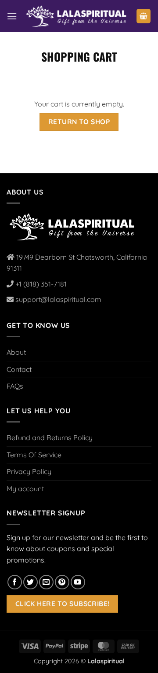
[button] (12, 16)
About (16, 352)
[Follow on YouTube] (78, 582)
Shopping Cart (79, 56)
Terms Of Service (34, 454)
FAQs (15, 386)
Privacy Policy (29, 471)
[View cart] (143, 16)
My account (25, 488)
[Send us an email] (46, 582)
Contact (19, 369)
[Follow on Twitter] (30, 582)
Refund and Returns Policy (50, 437)
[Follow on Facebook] (14, 582)
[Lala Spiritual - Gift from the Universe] (76, 16)
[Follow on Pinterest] (62, 582)
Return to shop (79, 121)
